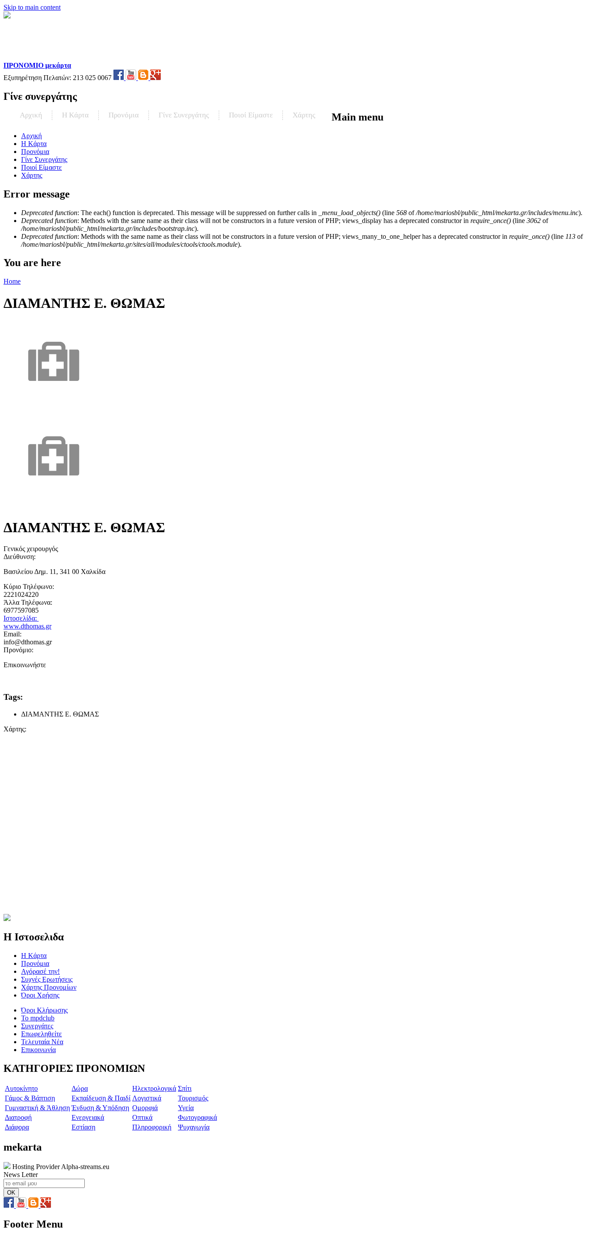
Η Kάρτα (75, 115)
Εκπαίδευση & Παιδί (101, 1098)
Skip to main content (32, 7)
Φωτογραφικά (197, 1117)
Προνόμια (123, 115)
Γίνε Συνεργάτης (184, 115)
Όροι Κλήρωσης (44, 1010)
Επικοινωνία (38, 1049)
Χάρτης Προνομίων (48, 987)
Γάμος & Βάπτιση (30, 1098)
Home (12, 281)
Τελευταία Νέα (42, 1041)
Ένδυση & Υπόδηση (100, 1107)
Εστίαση (83, 1127)
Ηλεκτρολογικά (154, 1088)
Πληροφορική (151, 1127)
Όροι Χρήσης (40, 995)
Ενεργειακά (88, 1117)
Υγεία (186, 1107)
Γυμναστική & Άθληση (37, 1107)
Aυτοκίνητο (21, 1088)
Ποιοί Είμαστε (251, 115)
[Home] (60, 57)
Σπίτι (185, 1088)
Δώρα (80, 1088)
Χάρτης (304, 115)
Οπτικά (142, 1117)
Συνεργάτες (37, 1026)
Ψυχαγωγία (194, 1127)
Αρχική (31, 115)
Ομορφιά (145, 1107)
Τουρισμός (193, 1098)
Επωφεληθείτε (41, 1034)
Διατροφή (18, 1117)
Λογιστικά (146, 1098)
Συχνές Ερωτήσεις (46, 979)
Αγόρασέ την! (40, 971)
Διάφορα (17, 1127)
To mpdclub (37, 1018)
